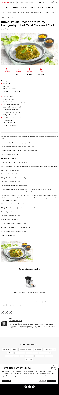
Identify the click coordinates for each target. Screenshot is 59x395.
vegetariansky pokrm (12, 356)
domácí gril (29, 356)
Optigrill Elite (39, 356)
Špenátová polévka (50, 349)
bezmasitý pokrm (32, 352)
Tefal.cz (7, 7)
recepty (17, 301)
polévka (10, 352)
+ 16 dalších (29, 359)
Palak (19, 305)
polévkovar (38, 349)
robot (24, 301)
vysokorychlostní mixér (26, 349)
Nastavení (42, 381)
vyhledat (41, 2)
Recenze (40, 7)
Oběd (14, 12)
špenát (38, 301)
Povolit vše (51, 381)
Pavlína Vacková (15, 321)
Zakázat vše (7, 381)
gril (22, 356)
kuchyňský (12, 305)
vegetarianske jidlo (45, 352)
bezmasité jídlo (20, 352)
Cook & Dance (49, 7)
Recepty (15, 7)
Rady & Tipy (24, 7)
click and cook (47, 301)
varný (3, 305)
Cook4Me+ (49, 356)
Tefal (10, 301)
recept (4, 301)
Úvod (2, 12)
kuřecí (31, 301)
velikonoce (6, 349)
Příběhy (32, 7)
